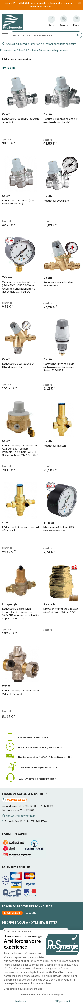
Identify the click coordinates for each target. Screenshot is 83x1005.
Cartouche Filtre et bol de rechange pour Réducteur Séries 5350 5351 (59, 367)
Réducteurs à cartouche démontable (58, 284)
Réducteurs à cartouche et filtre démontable (18, 365)
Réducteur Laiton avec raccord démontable (20, 528)
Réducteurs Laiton (54, 445)
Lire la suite (9, 67)
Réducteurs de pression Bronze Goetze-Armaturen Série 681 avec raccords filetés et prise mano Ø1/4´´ (20, 613)
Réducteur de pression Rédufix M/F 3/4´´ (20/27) (20, 692)
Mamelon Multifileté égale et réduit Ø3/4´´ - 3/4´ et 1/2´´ (60, 610)
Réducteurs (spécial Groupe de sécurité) (20, 120)
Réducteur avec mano (56, 200)
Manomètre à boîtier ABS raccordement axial (58, 529)
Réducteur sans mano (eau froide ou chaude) (18, 202)
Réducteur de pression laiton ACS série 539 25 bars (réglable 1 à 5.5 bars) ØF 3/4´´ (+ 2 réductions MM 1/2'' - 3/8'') (20, 450)
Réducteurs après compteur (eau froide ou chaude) (60, 120)
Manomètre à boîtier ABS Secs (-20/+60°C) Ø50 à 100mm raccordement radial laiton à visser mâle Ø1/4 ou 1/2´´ (20, 286)
